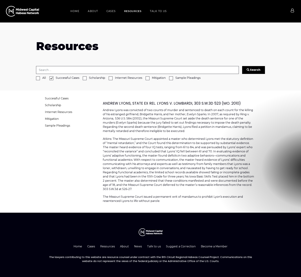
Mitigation (159, 77)
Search (254, 70)
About (124, 246)
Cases (91, 246)
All (44, 77)
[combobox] (137, 70)
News (138, 246)
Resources (107, 246)
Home (78, 246)
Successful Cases (67, 77)
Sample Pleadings (187, 77)
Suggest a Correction (181, 246)
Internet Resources (128, 77)
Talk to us (154, 246)
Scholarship (97, 77)
